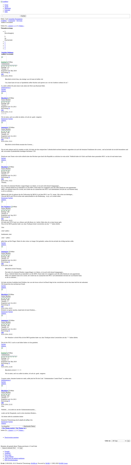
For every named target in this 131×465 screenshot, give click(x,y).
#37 (2, 306)
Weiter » (21, 26)
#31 (2, 74)
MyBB (47, 463)
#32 (2, 110)
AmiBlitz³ (4, 20)
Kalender (7, 10)
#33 (2, 139)
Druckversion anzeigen (12, 437)
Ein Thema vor (21, 428)
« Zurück (10, 26)
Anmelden (11, 19)
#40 (2, 403)
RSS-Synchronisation (11, 460)
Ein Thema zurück (8, 428)
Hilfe (6, 12)
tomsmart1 (4, 127)
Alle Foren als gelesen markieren (14, 458)
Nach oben (8, 455)
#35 (2, 219)
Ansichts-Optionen (7, 52)
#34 (2, 179)
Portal (6, 5)
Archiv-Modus (9, 456)
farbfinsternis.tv (6, 87)
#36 (2, 264)
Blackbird (4, 98)
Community (11, 20)
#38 (2, 332)
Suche (6, 6)
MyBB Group (63, 463)
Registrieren (18, 19)
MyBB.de (34, 463)
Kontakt (7, 451)
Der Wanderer (6, 206)
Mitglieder (8, 8)
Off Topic (19, 20)
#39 (2, 365)
